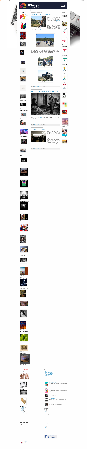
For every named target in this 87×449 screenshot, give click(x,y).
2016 (45, 426)
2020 (45, 409)
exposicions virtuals (23, 413)
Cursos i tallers (22, 411)
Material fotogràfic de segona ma (49, 374)
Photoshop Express (47, 370)
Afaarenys (26, 441)
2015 (45, 427)
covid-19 (22, 410)
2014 (45, 428)
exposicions (22, 412)
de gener (46, 425)
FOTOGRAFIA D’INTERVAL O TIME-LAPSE (41, 14)
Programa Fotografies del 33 (48, 372)
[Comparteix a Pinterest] (45, 86)
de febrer (46, 424)
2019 (45, 410)
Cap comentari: (38, 86)
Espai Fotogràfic (47, 375)
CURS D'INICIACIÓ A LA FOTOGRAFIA (53, 382)
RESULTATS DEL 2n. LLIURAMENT (39, 129)
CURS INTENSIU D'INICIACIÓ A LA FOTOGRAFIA (55, 389)
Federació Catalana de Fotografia (49, 373)
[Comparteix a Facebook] (44, 86)
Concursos (22, 408)
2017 (45, 412)
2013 (45, 429)
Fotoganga (46, 376)
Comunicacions (22, 407)
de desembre (46, 413)
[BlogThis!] (42, 86)
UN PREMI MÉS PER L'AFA (52, 398)
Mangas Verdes (47, 377)
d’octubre (46, 415)
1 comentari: (38, 124)
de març (46, 423)
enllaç (41, 117)
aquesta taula (54, 30)
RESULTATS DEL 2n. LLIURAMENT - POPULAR (54, 394)
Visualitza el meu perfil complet (28, 444)
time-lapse (40, 29)
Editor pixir (46, 371)
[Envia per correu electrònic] (41, 86)
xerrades (22, 418)
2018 (45, 411)
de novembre (46, 414)
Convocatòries (22, 409)
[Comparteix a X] (43, 86)
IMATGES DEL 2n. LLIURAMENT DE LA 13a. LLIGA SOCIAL (44, 91)
